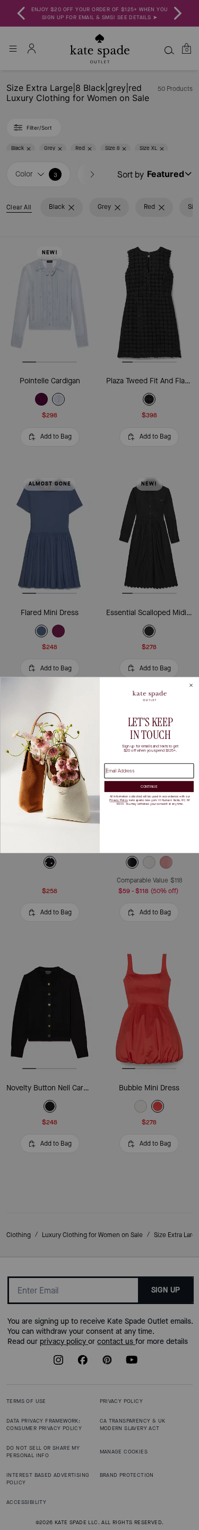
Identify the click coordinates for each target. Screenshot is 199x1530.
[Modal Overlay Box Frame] (99, 765)
